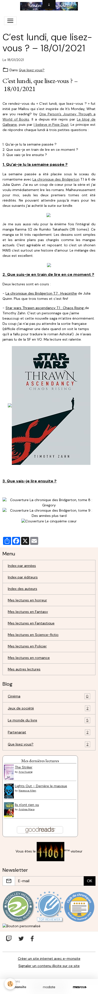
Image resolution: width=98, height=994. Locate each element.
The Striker (23, 767)
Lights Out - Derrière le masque (41, 786)
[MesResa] (79, 987)
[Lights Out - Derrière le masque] (10, 792)
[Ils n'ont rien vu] (10, 811)
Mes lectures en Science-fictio (33, 634)
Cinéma (48, 696)
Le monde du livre (48, 720)
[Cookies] (10, 983)
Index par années (22, 565)
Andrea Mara (26, 809)
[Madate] (49, 987)
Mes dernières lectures (40, 760)
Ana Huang (26, 771)
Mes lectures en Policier (27, 646)
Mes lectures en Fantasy (28, 611)
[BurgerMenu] (10, 21)
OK (89, 880)
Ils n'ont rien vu (27, 804)
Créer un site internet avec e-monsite (49, 958)
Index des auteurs (22, 588)
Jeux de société (48, 708)
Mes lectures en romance (29, 657)
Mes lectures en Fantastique (31, 623)
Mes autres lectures (24, 669)
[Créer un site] (18, 987)
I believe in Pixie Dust (51, 124)
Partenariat (48, 732)
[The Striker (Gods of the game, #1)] (10, 773)
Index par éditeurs (23, 577)
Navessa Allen (27, 790)
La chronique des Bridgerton (55, 179)
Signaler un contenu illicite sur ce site (49, 965)
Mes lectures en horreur (27, 600)
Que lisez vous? (31, 70)
